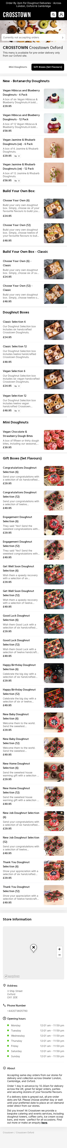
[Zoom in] (59, 949)
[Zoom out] (59, 955)
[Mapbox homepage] (12, 976)
